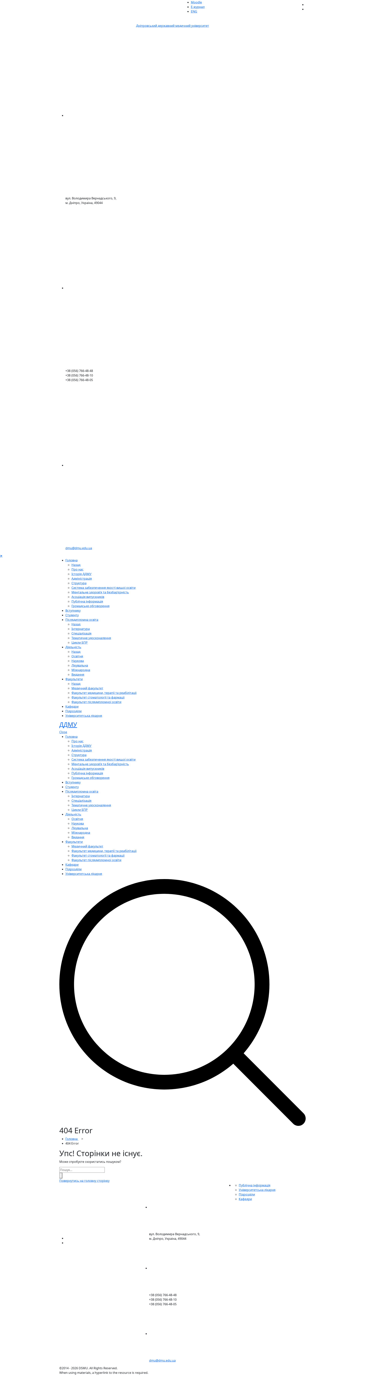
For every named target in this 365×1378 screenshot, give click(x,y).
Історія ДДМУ (81, 574)
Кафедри (72, 706)
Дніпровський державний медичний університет (172, 26)
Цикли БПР (79, 642)
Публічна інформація (87, 601)
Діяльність (73, 647)
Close (63, 732)
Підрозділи (73, 711)
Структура (78, 583)
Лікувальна (79, 665)
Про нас (77, 569)
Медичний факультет (87, 688)
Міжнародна (80, 670)
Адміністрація (81, 578)
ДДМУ (68, 724)
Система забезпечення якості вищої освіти (103, 588)
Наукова (77, 661)
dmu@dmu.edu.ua (78, 548)
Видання (77, 674)
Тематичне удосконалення (91, 638)
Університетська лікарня (83, 716)
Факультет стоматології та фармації (98, 697)
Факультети (74, 679)
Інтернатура (80, 629)
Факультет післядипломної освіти (96, 702)
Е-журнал (198, 7)
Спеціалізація (81, 633)
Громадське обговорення (90, 606)
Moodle (196, 2)
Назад (75, 565)
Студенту (72, 615)
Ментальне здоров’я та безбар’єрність (100, 592)
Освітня (77, 656)
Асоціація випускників (87, 597)
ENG (194, 11)
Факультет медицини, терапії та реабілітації (103, 693)
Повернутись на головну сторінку (84, 1181)
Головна (71, 560)
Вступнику (73, 610)
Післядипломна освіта (81, 620)
